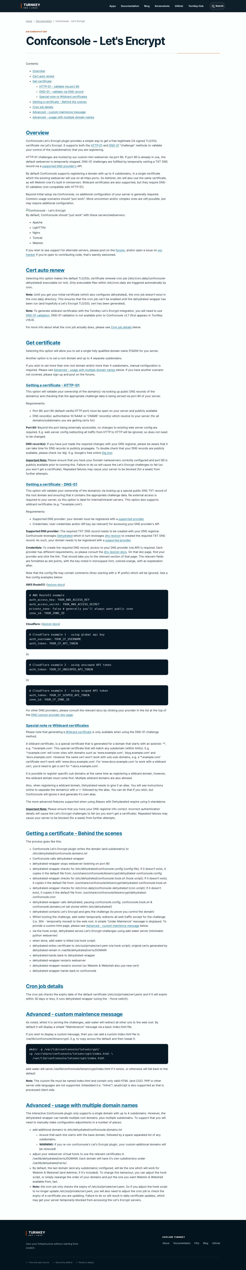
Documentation (130, 6)
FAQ (196, 1243)
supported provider (131, 519)
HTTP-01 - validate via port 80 (59, 86)
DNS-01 (114, 145)
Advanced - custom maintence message (59, 112)
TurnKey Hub (196, 6)
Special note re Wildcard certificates (63, 96)
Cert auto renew (43, 76)
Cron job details (43, 107)
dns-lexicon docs (115, 552)
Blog (147, 6)
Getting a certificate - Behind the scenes (60, 101)
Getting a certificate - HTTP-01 (52, 385)
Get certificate (42, 81)
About (165, 1243)
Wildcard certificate (78, 732)
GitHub (179, 6)
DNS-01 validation (38, 315)
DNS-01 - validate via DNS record (61, 91)
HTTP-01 (96, 145)
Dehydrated (65, 535)
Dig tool (107, 452)
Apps (112, 6)
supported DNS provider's (59, 166)
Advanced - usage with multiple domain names (63, 117)
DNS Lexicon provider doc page (52, 715)
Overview (39, 71)
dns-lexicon (113, 535)
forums (120, 250)
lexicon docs (55, 584)
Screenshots (162, 6)
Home (29, 21)
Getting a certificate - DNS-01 (51, 484)
